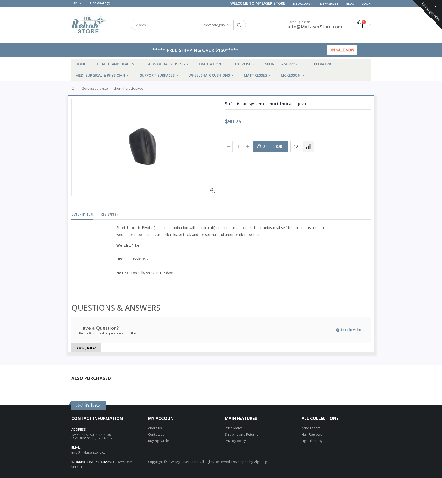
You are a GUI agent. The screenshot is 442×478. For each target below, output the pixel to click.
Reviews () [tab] (109, 214)
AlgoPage (261, 461)
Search (239, 25)
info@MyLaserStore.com (315, 27)
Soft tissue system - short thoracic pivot (266, 103)
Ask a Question (350, 329)
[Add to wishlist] (295, 146)
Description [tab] (82, 214)
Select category (213, 24)
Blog (350, 3)
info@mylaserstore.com (89, 452)
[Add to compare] (308, 146)
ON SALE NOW (342, 50)
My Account (302, 3)
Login (366, 3)
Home (73, 88)
